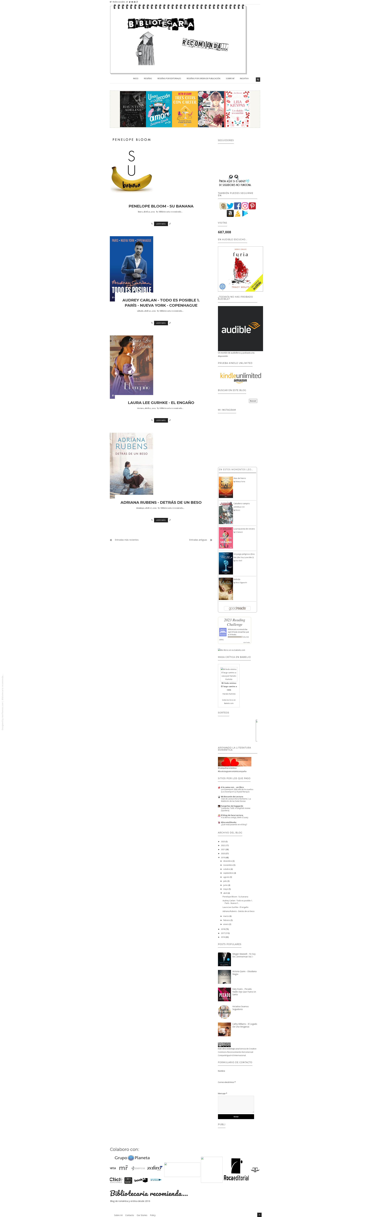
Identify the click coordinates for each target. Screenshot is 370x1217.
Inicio (135, 78)
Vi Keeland (239, 532)
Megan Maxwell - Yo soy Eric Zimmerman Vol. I (244, 955)
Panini (238, 510)
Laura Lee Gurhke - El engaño (161, 402)
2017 (223, 933)
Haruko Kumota (229, 694)
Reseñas (148, 78)
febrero (227, 920)
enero (226, 924)
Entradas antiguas (198, 539)
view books (246, 642)
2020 (223, 853)
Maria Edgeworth (241, 583)
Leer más (161, 223)
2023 (223, 841)
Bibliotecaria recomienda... (2, 687)
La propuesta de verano (244, 528)
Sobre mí (230, 78)
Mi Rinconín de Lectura (232, 796)
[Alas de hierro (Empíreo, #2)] (226, 487)
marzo (226, 916)
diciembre (227, 861)
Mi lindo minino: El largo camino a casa (229, 686)
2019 (223, 857)
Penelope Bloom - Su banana (161, 206)
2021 (223, 849)
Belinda (237, 579)
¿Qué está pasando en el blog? (234, 824)
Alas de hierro (240, 478)
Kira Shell (239, 561)
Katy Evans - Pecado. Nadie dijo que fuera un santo (244, 992)
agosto (226, 877)
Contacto (129, 1215)
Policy (153, 1215)
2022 (223, 845)
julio (225, 881)
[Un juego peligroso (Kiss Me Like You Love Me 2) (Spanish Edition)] (226, 563)
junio (225, 885)
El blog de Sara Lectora (232, 815)
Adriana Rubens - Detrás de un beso (161, 502)
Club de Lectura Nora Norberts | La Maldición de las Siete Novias (236, 800)
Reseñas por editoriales (169, 78)
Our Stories (142, 1215)
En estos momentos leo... (236, 469)
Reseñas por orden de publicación (203, 78)
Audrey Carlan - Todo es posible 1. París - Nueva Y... (237, 901)
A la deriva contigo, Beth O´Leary (234, 817)
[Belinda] (226, 588)
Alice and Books (228, 822)
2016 (223, 937)
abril (225, 893)
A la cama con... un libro (232, 787)
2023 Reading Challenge (234, 622)
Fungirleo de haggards (232, 806)
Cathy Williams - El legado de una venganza (244, 1025)
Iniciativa (244, 78)
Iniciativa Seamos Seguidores (240, 1008)
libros (231, 700)
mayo (226, 889)
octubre (227, 869)
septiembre (228, 873)
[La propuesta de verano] (226, 537)
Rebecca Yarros (240, 482)
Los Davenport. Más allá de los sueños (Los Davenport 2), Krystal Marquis (237, 790)
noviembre (228, 865)
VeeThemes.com (2, 710)
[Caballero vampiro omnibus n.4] (226, 513)
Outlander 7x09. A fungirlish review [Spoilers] (235, 809)
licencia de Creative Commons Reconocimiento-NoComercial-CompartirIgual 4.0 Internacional (237, 1052)
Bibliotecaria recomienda (236, 629)
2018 (223, 929)
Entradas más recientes (127, 539)
